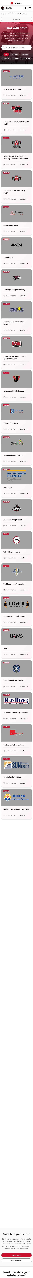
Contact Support (16, 1255)
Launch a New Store (16, 1260)
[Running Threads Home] (6, 8)
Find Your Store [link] (22, 14)
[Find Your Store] (25, 8)
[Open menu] (30, 8)
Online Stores (12, 13)
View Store (23, 95)
